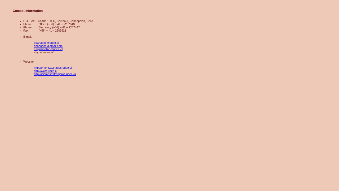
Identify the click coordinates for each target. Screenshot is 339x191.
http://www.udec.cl (45, 70)
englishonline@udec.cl (48, 49)
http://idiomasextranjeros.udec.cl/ (55, 74)
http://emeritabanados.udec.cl (53, 67)
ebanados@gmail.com (48, 45)
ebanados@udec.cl (46, 42)
